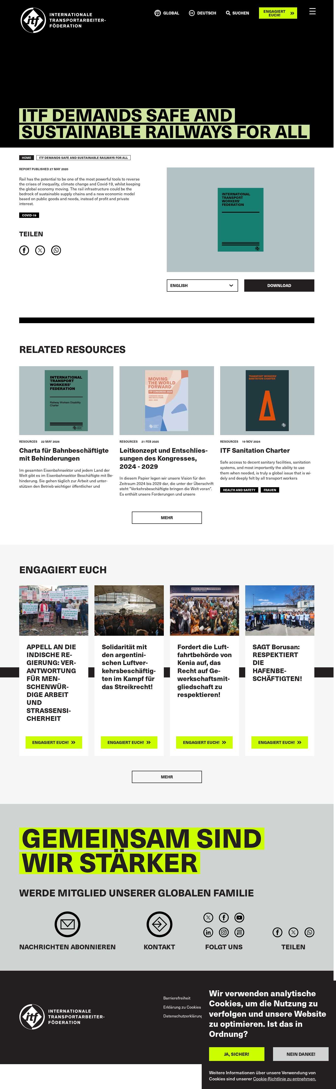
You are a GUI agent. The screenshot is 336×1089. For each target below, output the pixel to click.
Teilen (31, 233)
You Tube (239, 918)
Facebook (223, 918)
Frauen (270, 490)
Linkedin (208, 932)
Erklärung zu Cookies (182, 1007)
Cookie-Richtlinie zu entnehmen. (284, 1079)
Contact (159, 926)
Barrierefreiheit (176, 997)
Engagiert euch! (274, 13)
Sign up (67, 926)
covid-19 (29, 215)
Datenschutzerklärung (183, 1015)
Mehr (167, 517)
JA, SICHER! (236, 1054)
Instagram (223, 932)
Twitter (208, 918)
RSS (239, 932)
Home (26, 158)
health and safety (239, 490)
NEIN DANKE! (301, 1054)
